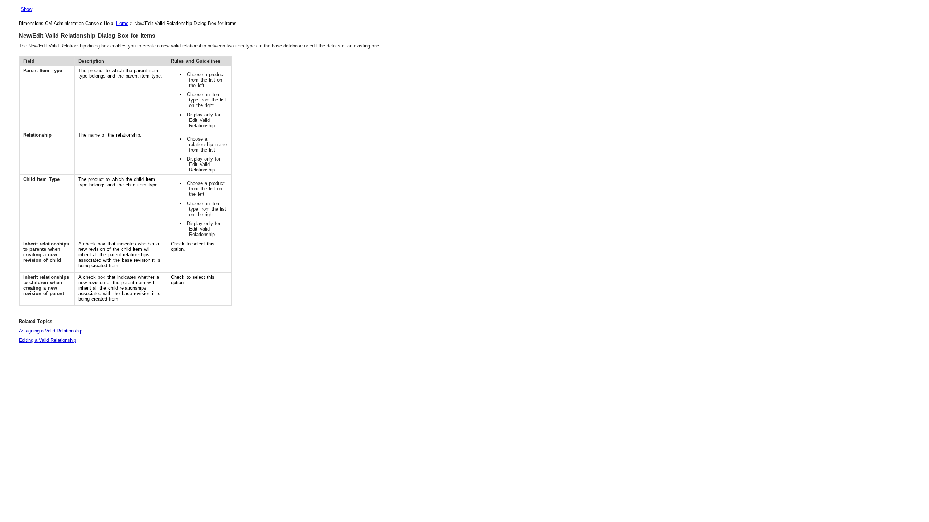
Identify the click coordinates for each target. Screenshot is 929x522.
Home (122, 23)
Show (26, 9)
